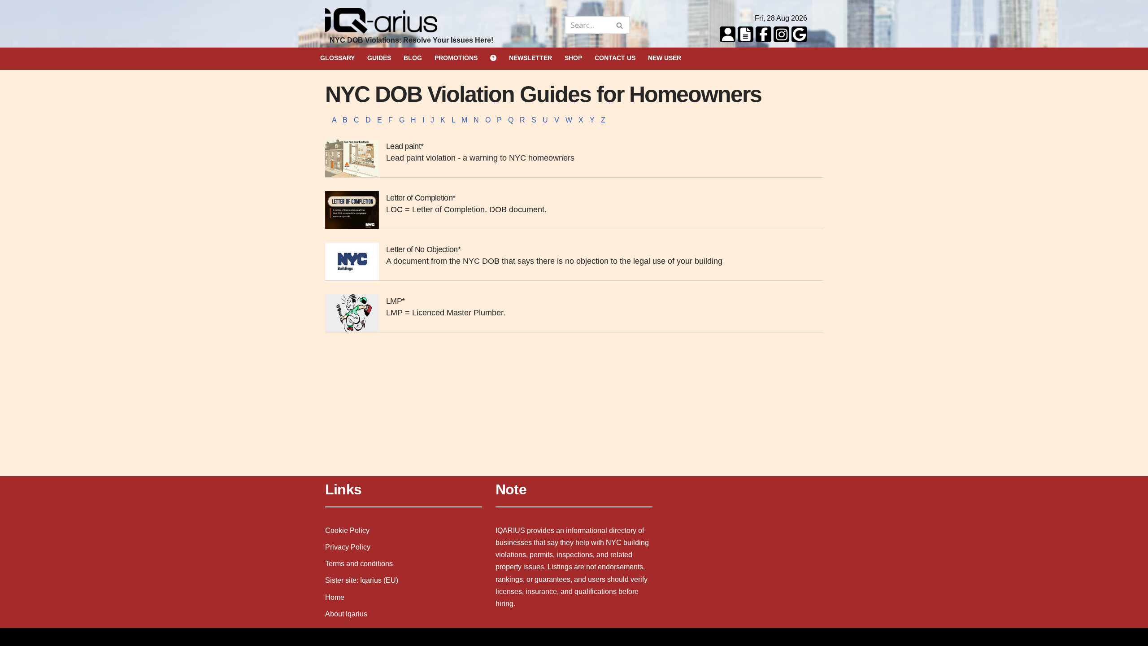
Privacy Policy (347, 547)
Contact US (615, 57)
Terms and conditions (359, 563)
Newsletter (530, 57)
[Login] (726, 33)
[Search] (620, 25)
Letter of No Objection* (423, 249)
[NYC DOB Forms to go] (744, 33)
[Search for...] (541, 25)
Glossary (337, 57)
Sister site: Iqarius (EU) (361, 580)
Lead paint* (404, 146)
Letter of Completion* (420, 197)
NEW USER (664, 57)
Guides (379, 57)
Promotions (456, 57)
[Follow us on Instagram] (780, 33)
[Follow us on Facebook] (762, 33)
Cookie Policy (347, 530)
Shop (573, 57)
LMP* (395, 301)
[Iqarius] (381, 25)
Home (334, 597)
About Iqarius (346, 614)
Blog (413, 57)
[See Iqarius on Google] (798, 33)
